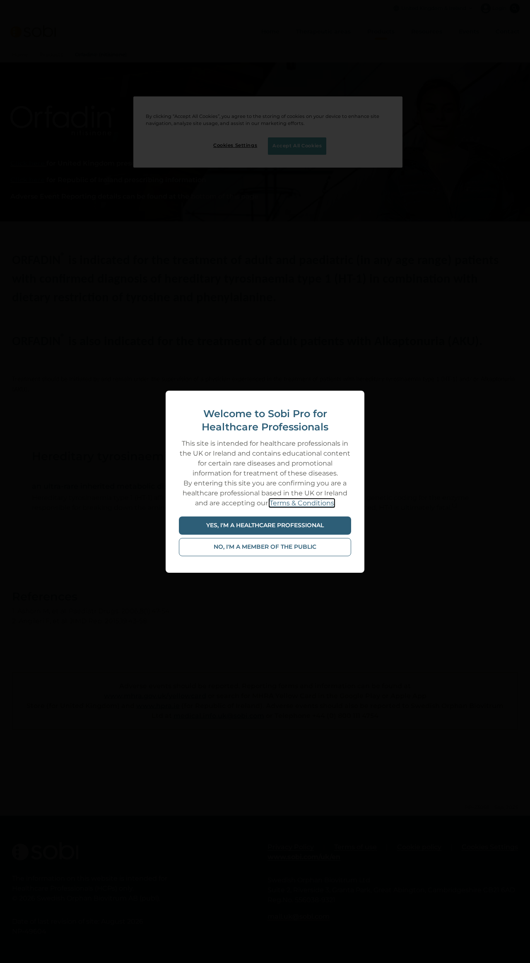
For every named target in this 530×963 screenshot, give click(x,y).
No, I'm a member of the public (265, 546)
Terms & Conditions (302, 503)
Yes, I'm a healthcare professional (265, 525)
